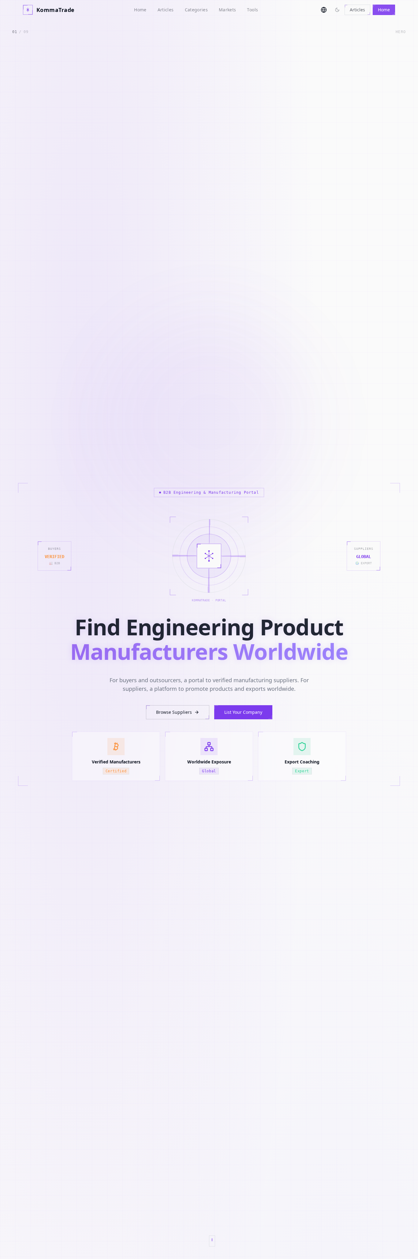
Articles (166, 10)
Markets (227, 10)
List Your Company (243, 712)
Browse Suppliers (174, 712)
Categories (196, 10)
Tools (252, 10)
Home (140, 10)
